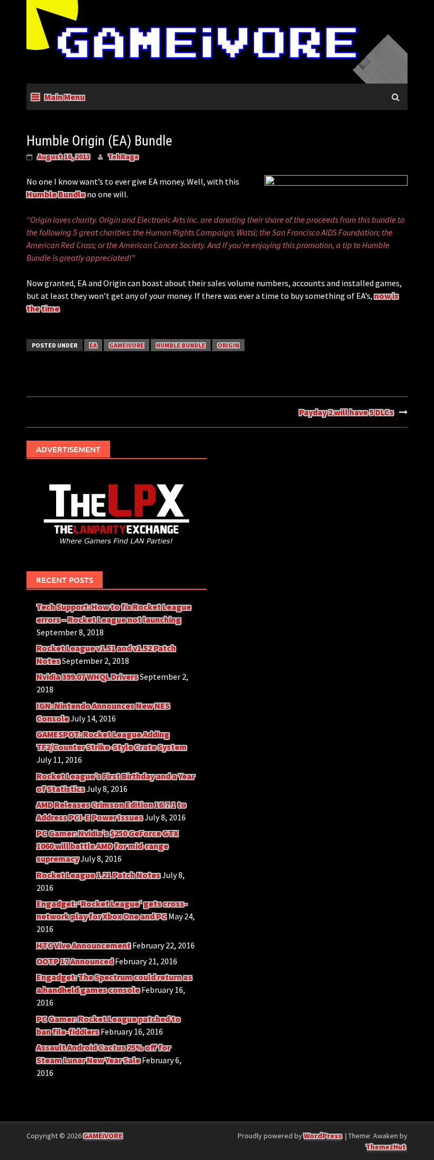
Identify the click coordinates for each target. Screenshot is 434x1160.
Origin (228, 345)
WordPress (323, 1135)
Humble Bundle (55, 194)
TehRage (123, 156)
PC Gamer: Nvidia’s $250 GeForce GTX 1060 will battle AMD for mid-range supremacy (107, 846)
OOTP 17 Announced (75, 961)
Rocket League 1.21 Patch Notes (98, 875)
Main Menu (64, 97)
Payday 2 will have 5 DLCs (346, 412)
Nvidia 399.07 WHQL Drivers (87, 676)
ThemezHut (386, 1147)
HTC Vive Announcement (84, 945)
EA (93, 345)
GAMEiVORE (126, 345)
